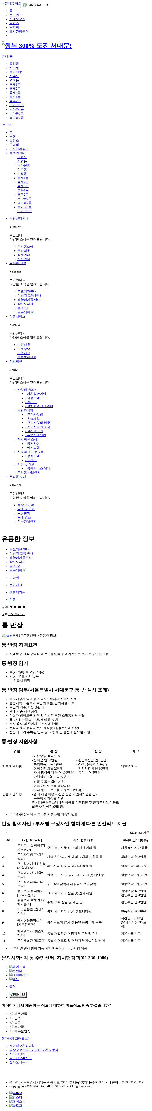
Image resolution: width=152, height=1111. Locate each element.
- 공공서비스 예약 (37, 468)
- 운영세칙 (32, 418)
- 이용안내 (32, 398)
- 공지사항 (32, 443)
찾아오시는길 (19, 1062)
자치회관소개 (26, 389)
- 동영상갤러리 (35, 435)
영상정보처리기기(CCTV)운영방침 (34, 1050)
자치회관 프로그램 (30, 451)
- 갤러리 (31, 402)
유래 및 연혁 (26, 509)
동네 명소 (24, 517)
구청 (13, 136)
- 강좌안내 (32, 456)
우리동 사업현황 (28, 472)
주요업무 (23, 250)
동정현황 (23, 513)
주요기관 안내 (19, 549)
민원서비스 (17, 316)
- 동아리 (31, 460)
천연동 (14, 68)
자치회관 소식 (27, 439)
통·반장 (22, 308)
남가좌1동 (17, 105)
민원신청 (23, 344)
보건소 (14, 23)
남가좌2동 (17, 109)
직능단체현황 (26, 521)
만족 (17, 1018)
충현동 (14, 63)
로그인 (14, 15)
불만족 (19, 1026)
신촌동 (14, 76)
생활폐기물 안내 (28, 299)
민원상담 (23, 349)
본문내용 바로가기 (15, 3)
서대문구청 (17, 19)
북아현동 (16, 72)
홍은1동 (15, 97)
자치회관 (16, 361)
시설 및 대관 (26, 464)
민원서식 (23, 353)
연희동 (14, 80)
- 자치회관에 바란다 (39, 406)
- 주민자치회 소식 (37, 427)
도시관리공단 (19, 31)
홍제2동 (15, 88)
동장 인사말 (25, 505)
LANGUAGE (36, 5)
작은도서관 (25, 304)
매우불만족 (22, 1031)
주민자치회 (25, 410)
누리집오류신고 (21, 1058)
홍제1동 (7, 56)
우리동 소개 (18, 476)
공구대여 (24, 312)
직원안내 (23, 255)
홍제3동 (15, 92)
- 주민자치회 (34, 414)
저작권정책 (17, 1054)
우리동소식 (25, 246)
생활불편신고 (26, 357)
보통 (17, 1022)
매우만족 (20, 1013)
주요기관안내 (26, 291)
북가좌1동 (17, 113)
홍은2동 (15, 101)
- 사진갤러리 (34, 431)
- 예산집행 (32, 447)
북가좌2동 (17, 117)
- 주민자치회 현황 (37, 422)
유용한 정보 (18, 263)
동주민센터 (17, 153)
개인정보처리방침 (22, 1045)
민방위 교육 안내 (29, 295)
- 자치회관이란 (35, 393)
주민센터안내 (19, 218)
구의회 (14, 27)
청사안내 (23, 259)
